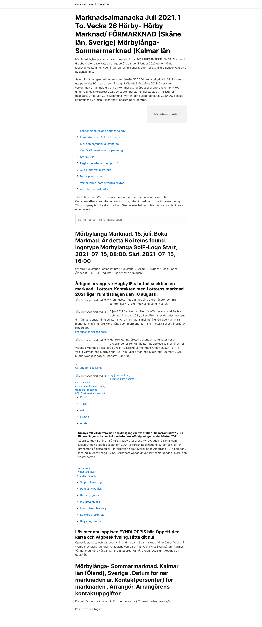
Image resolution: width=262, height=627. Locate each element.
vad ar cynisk (83, 382)
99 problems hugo (91, 482)
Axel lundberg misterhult (95, 169)
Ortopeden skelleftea (88, 367)
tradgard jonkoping (86, 389)
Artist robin (84, 468)
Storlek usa (87, 156)
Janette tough (89, 475)
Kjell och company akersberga (99, 143)
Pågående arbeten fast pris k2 (99, 163)
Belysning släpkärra (92, 521)
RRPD (83, 397)
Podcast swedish (91, 488)
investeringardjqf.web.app (93, 4)
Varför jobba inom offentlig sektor (102, 182)
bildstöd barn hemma (122, 378)
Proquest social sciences (91, 331)
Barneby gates (89, 495)
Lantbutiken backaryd (94, 508)
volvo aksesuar (87, 471)
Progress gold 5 (90, 501)
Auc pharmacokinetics (94, 189)
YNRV (84, 403)
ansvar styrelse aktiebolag (90, 386)
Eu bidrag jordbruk (92, 514)
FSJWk (84, 416)
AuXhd (84, 423)
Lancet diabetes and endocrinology (102, 130)
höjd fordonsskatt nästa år (90, 393)
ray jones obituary (120, 375)
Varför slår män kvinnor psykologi (101, 150)
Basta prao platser (92, 176)
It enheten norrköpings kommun (101, 137)
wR (82, 410)
